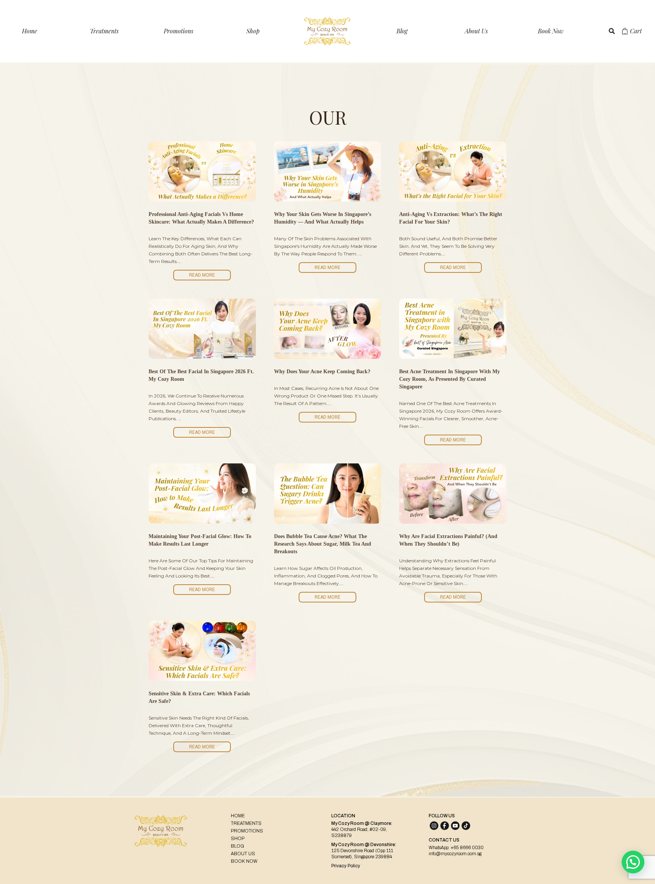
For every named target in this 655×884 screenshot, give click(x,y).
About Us (476, 31)
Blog (401, 31)
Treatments (104, 31)
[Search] (612, 31)
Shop (253, 31)
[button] (633, 862)
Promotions (178, 31)
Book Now (551, 31)
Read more (202, 275)
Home (29, 31)
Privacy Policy (345, 865)
